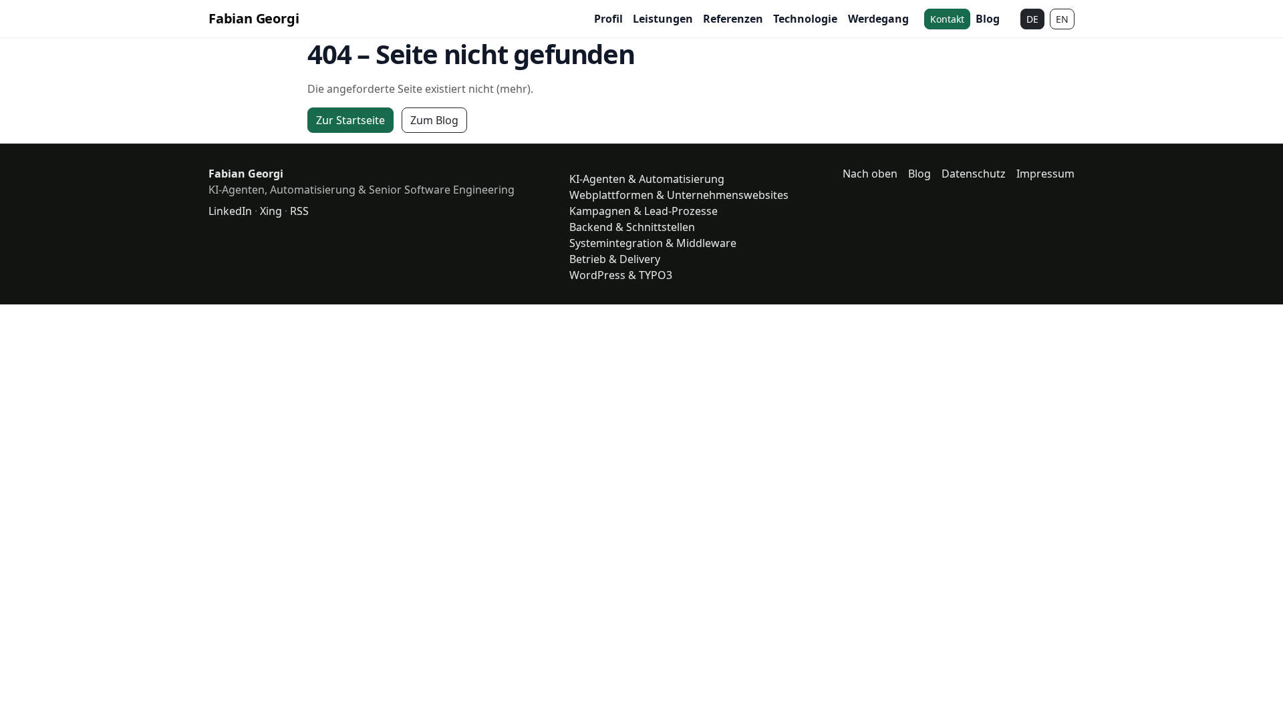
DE (1032, 19)
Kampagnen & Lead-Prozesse (643, 211)
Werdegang (878, 18)
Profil (608, 18)
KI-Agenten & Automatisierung (646, 179)
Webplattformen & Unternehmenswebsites (679, 195)
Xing (271, 211)
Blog (988, 18)
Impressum (1045, 173)
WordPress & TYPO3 (620, 275)
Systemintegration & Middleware (652, 243)
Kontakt (947, 19)
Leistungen (663, 18)
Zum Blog (434, 120)
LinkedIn (230, 211)
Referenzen (733, 18)
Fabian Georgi (253, 18)
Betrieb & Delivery (614, 259)
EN (1062, 19)
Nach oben (870, 173)
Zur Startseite (350, 120)
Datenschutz (974, 173)
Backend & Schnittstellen (632, 227)
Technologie (805, 18)
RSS (299, 211)
